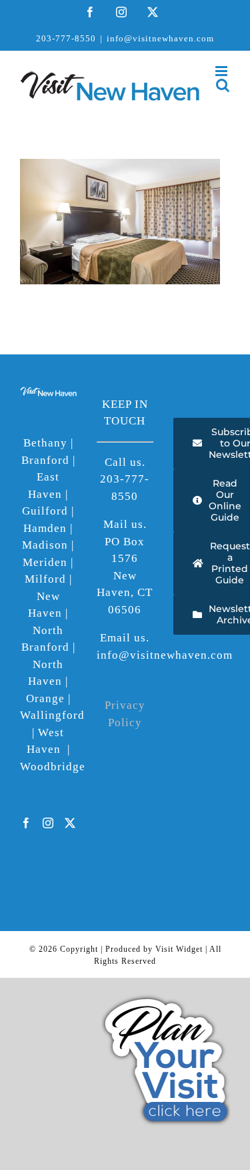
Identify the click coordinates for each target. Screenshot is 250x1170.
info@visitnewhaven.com (160, 38)
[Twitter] (70, 823)
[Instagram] (48, 823)
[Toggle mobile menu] (222, 71)
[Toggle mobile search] (223, 85)
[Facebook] (26, 823)
